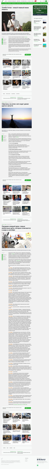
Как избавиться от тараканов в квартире (37, 40)
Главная (3, 5)
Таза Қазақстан (14, 3)
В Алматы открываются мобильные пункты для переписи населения (23, 453)
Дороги (23, 3)
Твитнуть (4, 40)
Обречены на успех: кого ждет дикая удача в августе (37, 21)
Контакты (26, 460)
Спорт (34, 3)
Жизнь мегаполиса (30, 3)
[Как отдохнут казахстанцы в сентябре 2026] (44, 45)
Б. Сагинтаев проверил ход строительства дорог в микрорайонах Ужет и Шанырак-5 (23, 98)
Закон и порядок (19, 3)
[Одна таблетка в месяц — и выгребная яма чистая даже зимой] (44, 34)
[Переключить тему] (42, 1)
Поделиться (4, 42)
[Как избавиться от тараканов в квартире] (44, 40)
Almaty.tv (13, 253)
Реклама (26, 461)
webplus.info (18, 260)
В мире (37, 3)
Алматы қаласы (8, 93)
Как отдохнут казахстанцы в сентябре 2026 (20, 404)
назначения (17, 93)
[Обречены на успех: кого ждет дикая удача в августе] (44, 21)
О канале (26, 459)
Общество (26, 3)
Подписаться (28, 54)
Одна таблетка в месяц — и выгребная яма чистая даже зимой (37, 34)
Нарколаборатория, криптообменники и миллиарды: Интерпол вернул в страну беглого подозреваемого (23, 221)
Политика (6, 3)
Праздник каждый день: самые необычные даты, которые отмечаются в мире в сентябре (37, 27)
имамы (4, 93)
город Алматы (13, 93)
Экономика (9, 3)
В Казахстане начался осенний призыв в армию (9, 98)
